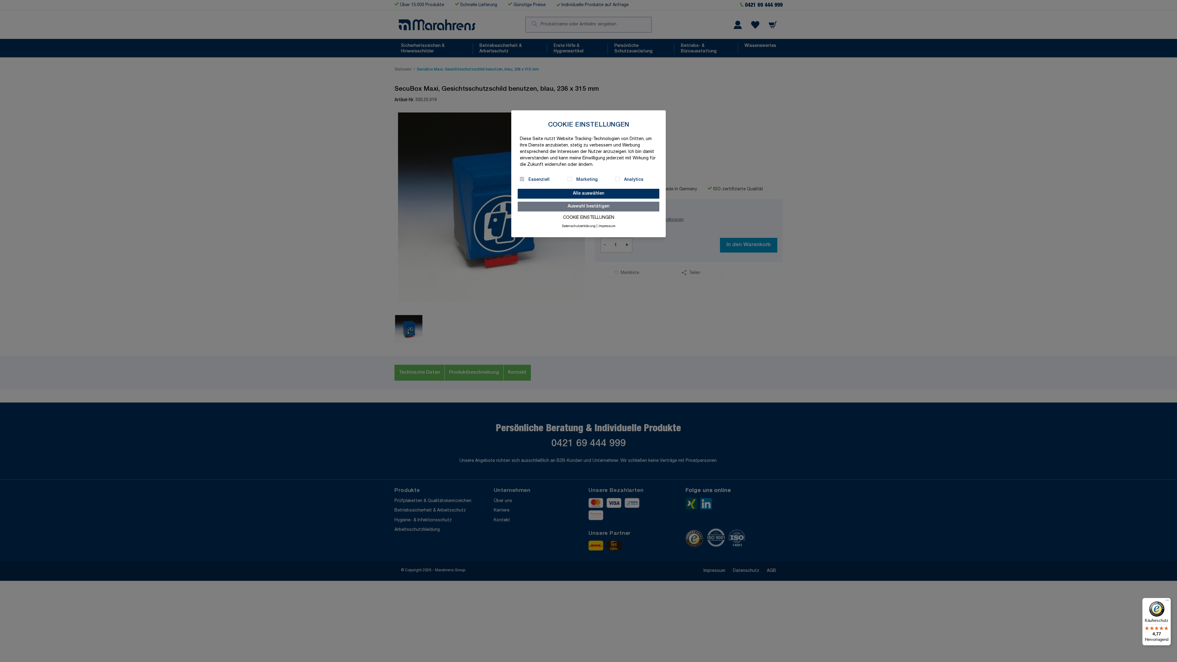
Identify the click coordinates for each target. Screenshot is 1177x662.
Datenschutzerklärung (579, 226)
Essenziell (539, 180)
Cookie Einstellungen (588, 218)
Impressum (607, 226)
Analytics (633, 180)
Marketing (587, 180)
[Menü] (1167, 601)
